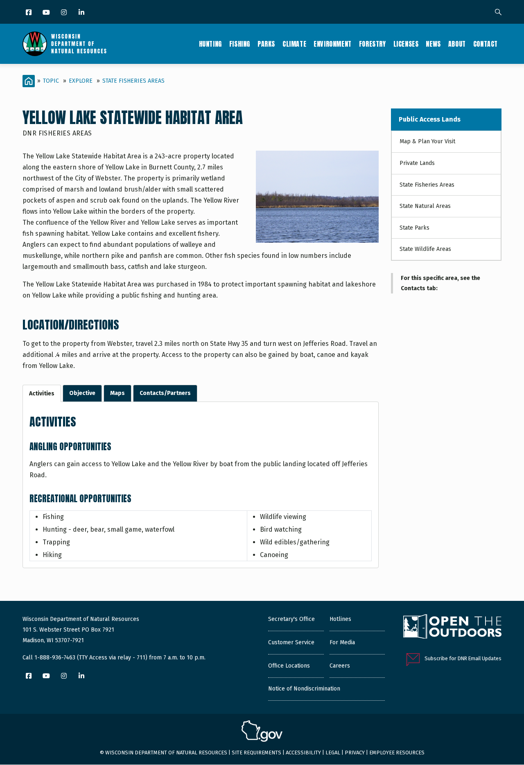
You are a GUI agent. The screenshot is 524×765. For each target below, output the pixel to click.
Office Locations (289, 665)
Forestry (372, 44)
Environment (333, 44)
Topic (51, 80)
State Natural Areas (425, 206)
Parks (266, 44)
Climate (294, 44)
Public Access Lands (430, 119)
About (457, 44)
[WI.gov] (262, 732)
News (433, 44)
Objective (82, 393)
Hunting (210, 44)
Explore (81, 80)
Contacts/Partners (165, 393)
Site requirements (256, 752)
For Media (342, 642)
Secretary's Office (291, 619)
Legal (332, 752)
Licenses (406, 44)
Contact (485, 44)
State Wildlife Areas (425, 249)
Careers (340, 665)
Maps (117, 393)
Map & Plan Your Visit (427, 141)
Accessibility (303, 752)
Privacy (355, 752)
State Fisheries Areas (133, 80)
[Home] (64, 44)
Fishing (239, 44)
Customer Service (291, 642)
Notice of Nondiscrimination (304, 688)
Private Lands (417, 163)
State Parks (414, 227)
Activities (41, 393)
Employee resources (397, 752)
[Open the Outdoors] (452, 627)
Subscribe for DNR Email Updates (463, 658)
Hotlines (340, 619)
